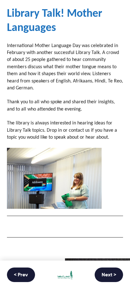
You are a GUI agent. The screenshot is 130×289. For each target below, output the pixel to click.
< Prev (21, 275)
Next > (109, 275)
